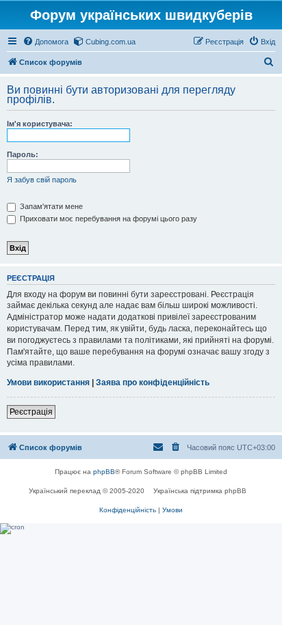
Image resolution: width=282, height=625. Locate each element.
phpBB (104, 471)
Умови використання (48, 382)
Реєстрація (31, 412)
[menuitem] (45, 41)
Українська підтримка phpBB (199, 491)
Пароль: (22, 154)
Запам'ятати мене (50, 206)
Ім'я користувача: (40, 124)
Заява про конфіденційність (152, 382)
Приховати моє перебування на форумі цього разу (107, 218)
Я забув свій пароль (42, 180)
